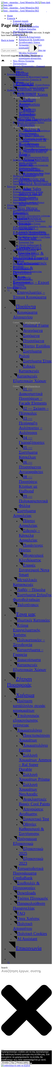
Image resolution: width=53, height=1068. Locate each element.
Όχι (12, 1063)
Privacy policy (22, 1063)
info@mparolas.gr (32, 386)
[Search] (2, 1049)
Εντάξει (5, 1063)
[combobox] (22, 971)
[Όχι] (31, 1063)
